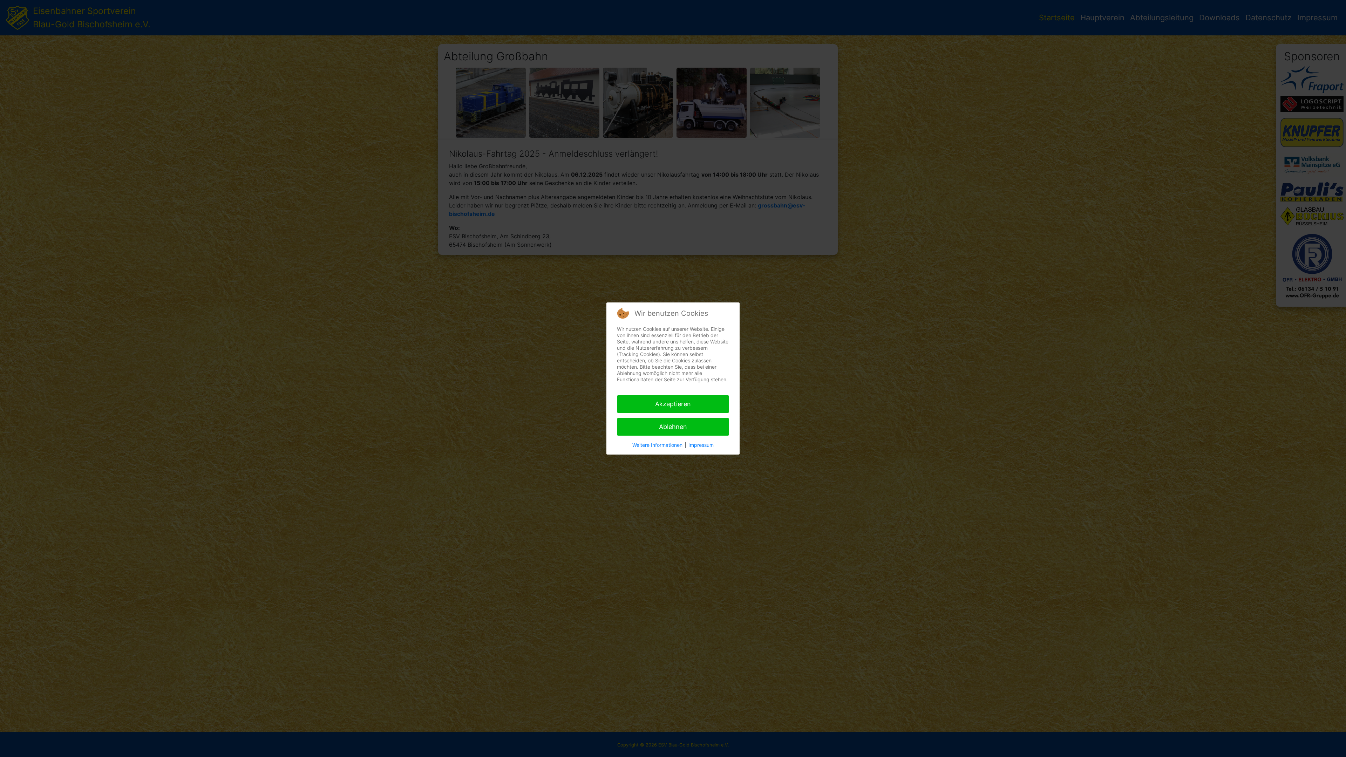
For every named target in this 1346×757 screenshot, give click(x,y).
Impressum (701, 445)
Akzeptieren (673, 404)
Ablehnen (673, 426)
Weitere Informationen (657, 445)
